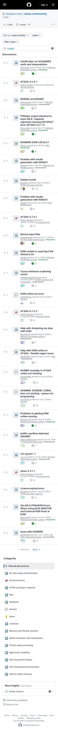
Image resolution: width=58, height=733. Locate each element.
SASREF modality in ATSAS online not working (35, 372)
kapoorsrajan (25, 376)
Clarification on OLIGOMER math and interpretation (35, 63)
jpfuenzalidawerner (28, 439)
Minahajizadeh (26, 237)
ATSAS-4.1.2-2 (28, 311)
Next (35, 549)
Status (32, 715)
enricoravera (25, 102)
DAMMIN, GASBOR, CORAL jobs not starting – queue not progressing (36, 393)
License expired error (32, 488)
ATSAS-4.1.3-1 (28, 216)
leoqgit (23, 203)
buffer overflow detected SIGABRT (34, 435)
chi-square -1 (28, 453)
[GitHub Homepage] (20, 725)
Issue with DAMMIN (31, 531)
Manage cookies (33, 718)
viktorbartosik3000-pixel (30, 277)
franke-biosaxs (16, 691)
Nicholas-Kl (25, 334)
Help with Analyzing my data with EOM (36, 330)
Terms (6, 715)
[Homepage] (29, 4)
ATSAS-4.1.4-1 (28, 81)
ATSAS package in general (31, 185)
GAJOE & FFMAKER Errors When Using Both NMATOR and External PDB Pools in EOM (35, 510)
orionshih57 (25, 399)
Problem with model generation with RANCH (33, 161)
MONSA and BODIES (32, 98)
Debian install (28, 179)
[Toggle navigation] (4, 4)
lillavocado (24, 67)
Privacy (15, 715)
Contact (21, 718)
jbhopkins (24, 183)
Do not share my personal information (29, 721)
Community (42, 715)
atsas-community (35, 13)
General (23, 299)
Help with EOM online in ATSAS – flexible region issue (37, 352)
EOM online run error (32, 293)
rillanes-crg (25, 145)
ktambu (23, 165)
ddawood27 (25, 517)
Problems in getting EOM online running (34, 415)
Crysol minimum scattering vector (35, 273)
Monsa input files (30, 234)
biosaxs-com (14, 13)
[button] (52, 48)
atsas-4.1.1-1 (27, 470)
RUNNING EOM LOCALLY (34, 142)
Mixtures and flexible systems (36, 129)
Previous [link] (25, 549)
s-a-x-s (23, 457)
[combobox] (29, 48)
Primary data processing (32, 442)
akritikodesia (25, 297)
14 (36, 189)
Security (24, 715)
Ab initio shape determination (36, 103)
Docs (52, 715)
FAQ (47, 145)
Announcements (27, 87)
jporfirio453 (25, 356)
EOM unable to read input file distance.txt (36, 253)
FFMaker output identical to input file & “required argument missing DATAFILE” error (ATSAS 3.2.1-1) (37, 120)
